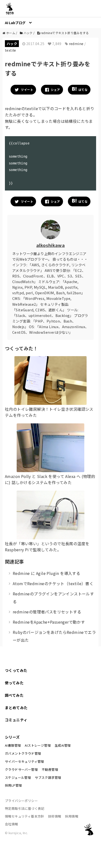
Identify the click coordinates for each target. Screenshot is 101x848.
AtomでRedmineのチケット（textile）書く (53, 583)
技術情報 (54, 816)
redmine (76, 43)
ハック (12, 43)
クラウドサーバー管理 (21, 769)
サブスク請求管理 (48, 777)
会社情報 (11, 824)
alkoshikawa (50, 245)
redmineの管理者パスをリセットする (47, 612)
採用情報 (71, 816)
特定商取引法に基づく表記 (24, 808)
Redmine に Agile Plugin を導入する (46, 573)
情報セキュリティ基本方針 (24, 816)
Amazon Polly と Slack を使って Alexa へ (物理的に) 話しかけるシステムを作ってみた (50, 479)
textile (10, 50)
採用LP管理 (13, 785)
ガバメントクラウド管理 (23, 753)
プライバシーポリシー (21, 800)
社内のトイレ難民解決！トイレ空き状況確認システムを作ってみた (49, 412)
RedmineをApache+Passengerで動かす (49, 622)
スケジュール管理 (18, 777)
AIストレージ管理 (38, 745)
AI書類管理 (13, 745)
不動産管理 (50, 769)
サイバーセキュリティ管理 (24, 761)
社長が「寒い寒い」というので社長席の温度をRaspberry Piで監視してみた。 (47, 547)
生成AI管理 (63, 745)
